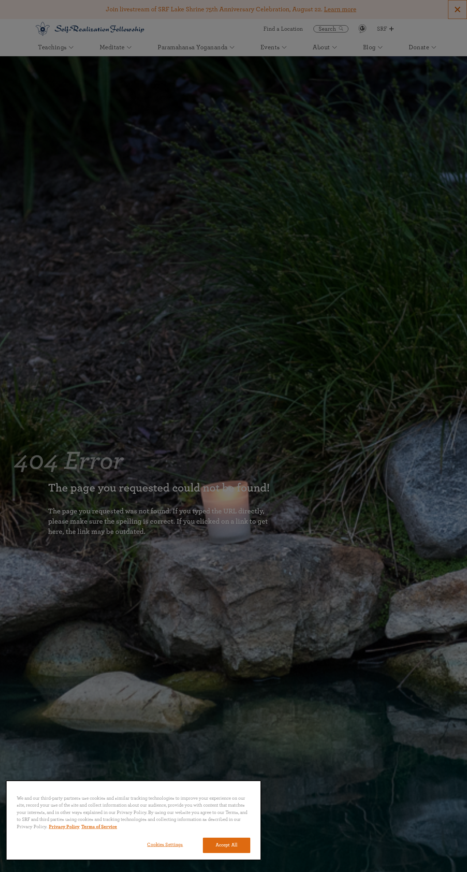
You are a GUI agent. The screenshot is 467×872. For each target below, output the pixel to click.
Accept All (227, 845)
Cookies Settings (165, 844)
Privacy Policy (64, 827)
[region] (133, 820)
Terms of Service (99, 827)
